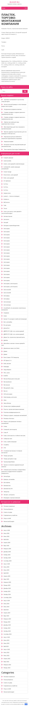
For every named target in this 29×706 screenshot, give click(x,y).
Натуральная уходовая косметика (13, 109)
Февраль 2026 (7, 548)
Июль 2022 (6, 652)
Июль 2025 (6, 567)
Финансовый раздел (9, 521)
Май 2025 (6, 573)
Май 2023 (6, 646)
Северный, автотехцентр (10, 429)
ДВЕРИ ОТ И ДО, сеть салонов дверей (14, 331)
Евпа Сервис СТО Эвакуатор (11, 357)
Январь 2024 (7, 622)
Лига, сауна (7, 372)
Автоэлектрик (7, 302)
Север (5, 426)
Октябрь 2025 (7, 557)
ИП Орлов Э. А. (8, 360)
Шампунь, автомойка (9, 479)
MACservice (7, 202)
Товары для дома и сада (10, 458)
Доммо (5, 351)
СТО (5, 447)
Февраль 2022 (7, 664)
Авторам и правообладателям (11, 225)
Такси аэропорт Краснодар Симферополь (15, 149)
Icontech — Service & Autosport (11, 196)
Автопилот (6, 219)
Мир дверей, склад (8, 388)
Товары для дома (8, 455)
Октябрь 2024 (7, 594)
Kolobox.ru (6, 199)
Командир (6, 366)
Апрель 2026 (7, 542)
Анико (5, 316)
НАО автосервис (8, 394)
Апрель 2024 (7, 612)
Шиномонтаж (7, 485)
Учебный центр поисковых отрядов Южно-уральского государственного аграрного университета (13, 471)
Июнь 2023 (6, 643)
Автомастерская (8, 216)
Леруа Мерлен (7, 369)
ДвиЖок (6, 340)
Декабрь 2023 (7, 625)
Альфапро (6, 312)
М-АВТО (6, 375)
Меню (3, 8)
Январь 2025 (7, 585)
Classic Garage (7, 171)
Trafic (5, 205)
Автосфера (7, 295)
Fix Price (6, 184)
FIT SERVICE (7, 181)
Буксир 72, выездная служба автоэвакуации (15, 319)
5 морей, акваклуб (8, 157)
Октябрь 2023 (7, 631)
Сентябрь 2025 (7, 560)
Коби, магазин (7, 363)
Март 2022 (6, 661)
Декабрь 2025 (7, 551)
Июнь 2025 (6, 570)
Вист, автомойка (8, 322)
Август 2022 (7, 649)
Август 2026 (7, 530)
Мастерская (7, 385)
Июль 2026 (6, 533)
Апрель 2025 (7, 576)
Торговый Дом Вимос (9, 461)
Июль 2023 (6, 640)
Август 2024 (7, 600)
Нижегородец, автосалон (10, 397)
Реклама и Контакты (9, 418)
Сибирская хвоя (8, 438)
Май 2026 (6, 539)
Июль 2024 (6, 603)
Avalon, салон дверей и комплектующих (14, 164)
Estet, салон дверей (9, 178)
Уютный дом (7, 476)
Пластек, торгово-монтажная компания (14, 409)
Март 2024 (6, 615)
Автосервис (7, 228)
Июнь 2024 (6, 606)
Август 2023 (7, 637)
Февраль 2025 (7, 582)
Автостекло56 (7, 289)
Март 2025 (6, 579)
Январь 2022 (7, 667)
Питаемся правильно (9, 506)
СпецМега (6, 444)
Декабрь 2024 (7, 588)
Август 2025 (7, 564)
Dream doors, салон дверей (11, 174)
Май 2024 (6, 609)
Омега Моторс (7, 403)
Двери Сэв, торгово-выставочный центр (14, 337)
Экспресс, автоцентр (9, 494)
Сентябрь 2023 (7, 634)
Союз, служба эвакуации (10, 441)
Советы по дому (8, 512)
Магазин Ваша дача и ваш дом (12, 378)
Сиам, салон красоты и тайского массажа (14, 435)
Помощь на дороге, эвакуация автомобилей (15, 415)
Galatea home (7, 193)
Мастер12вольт (8, 381)
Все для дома (7, 325)
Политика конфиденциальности (12, 412)
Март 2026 (6, 545)
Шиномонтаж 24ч (8, 488)
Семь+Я (6, 432)
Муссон (5, 391)
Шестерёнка (7, 482)
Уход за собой (7, 518)
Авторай (6, 222)
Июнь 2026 (6, 536)
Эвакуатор (6, 491)
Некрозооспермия (8, 141)
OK (26, 704)
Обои (5, 400)
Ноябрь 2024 (7, 591)
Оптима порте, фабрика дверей (12, 406)
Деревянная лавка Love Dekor (11, 348)
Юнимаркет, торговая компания (12, 497)
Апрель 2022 (7, 658)
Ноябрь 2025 (7, 554)
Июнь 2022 (6, 655)
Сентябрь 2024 (7, 597)
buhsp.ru (14, 2)
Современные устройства (10, 515)
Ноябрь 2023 (7, 628)
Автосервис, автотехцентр (10, 283)
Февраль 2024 (7, 619)
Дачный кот (7, 328)
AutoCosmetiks (7, 160)
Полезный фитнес (8, 509)
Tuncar (5, 208)
